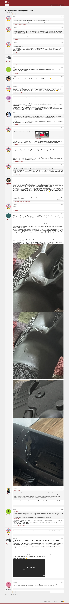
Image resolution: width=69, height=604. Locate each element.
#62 (62, 27)
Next (20, 14)
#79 (62, 538)
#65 (62, 67)
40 (17, 14)
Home (6, 5)
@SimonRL (16, 193)
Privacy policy (56, 601)
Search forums (11, 6)
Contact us (45, 601)
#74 (62, 204)
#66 (62, 76)
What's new (11, 5)
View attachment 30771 (18, 518)
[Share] (61, 16)
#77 (62, 509)
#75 (62, 213)
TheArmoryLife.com (26, 5)
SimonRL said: (16, 511)
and (19, 92)
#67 (62, 86)
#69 (62, 112)
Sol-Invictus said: (16, 18)
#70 (62, 127)
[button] (15, 5)
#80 (62, 582)
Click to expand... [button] (38, 138)
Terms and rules (50, 601)
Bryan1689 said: (16, 490)
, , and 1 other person (24, 201)
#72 (62, 164)
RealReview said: (16, 29)
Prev (6, 14)
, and (20, 24)
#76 (62, 488)
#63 (62, 42)
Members (18, 5)
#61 (62, 16)
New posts (6, 6)
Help (59, 601)
